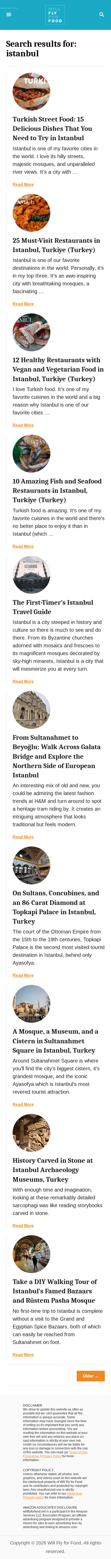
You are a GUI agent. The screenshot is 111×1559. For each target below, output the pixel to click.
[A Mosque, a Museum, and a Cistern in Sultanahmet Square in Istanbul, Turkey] (31, 1004)
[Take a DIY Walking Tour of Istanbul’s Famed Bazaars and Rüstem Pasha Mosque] (31, 1254)
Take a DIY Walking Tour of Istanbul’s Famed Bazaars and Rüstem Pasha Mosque (55, 1291)
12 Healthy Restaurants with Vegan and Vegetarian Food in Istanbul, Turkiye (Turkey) (58, 369)
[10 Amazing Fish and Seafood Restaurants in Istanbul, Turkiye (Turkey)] (31, 454)
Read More (23, 184)
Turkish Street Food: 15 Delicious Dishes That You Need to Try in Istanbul (52, 128)
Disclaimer (32, 1456)
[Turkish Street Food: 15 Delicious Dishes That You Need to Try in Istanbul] (31, 92)
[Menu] (9, 15)
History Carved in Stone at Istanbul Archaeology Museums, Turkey (53, 1170)
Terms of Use (78, 1452)
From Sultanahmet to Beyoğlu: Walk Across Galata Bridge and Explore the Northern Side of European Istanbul (57, 756)
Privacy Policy (51, 1456)
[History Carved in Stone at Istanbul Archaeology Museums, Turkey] (31, 1133)
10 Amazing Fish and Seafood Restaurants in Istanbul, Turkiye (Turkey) (57, 490)
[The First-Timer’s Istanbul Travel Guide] (31, 575)
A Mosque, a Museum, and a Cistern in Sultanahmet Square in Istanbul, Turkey (55, 1040)
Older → (91, 1376)
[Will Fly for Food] (55, 17)
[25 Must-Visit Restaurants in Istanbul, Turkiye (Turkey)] (31, 213)
